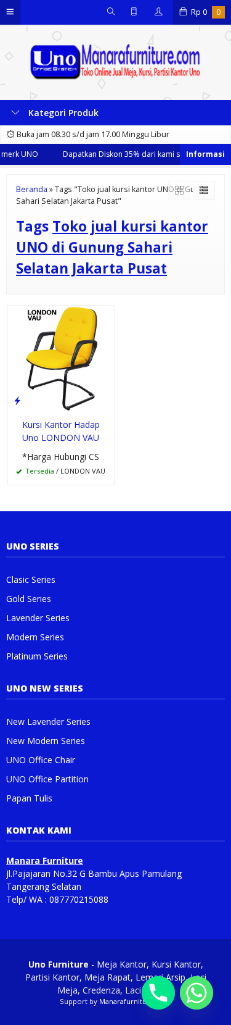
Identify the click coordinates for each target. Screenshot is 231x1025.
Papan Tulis (29, 798)
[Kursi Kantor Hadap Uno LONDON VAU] (61, 358)
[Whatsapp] (196, 993)
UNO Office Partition (47, 779)
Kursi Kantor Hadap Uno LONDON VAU (61, 431)
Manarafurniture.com (135, 1001)
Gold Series (28, 599)
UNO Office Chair (40, 760)
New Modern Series (45, 741)
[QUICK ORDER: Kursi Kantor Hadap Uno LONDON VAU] (17, 400)
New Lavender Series (48, 721)
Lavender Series (38, 618)
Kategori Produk (62, 113)
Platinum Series (37, 656)
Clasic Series (30, 579)
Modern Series (35, 637)
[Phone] (158, 993)
